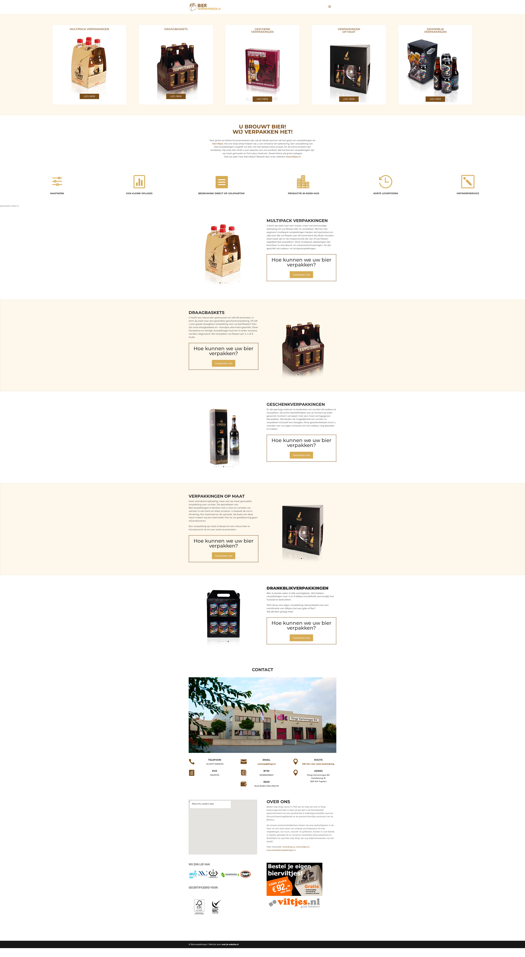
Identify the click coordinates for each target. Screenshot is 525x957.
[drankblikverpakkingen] (223, 655)
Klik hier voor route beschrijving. (318, 773)
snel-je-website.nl (230, 953)
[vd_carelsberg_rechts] (223, 471)
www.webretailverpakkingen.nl (281, 859)
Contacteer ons (301, 274)
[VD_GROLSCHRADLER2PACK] (301, 379)
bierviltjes (217, 143)
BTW (266, 779)
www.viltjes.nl (293, 156)
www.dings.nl (288, 855)
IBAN (266, 790)
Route (318, 768)
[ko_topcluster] (223, 288)
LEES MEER (89, 96)
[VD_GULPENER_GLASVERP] (301, 563)
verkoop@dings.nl (266, 773)
